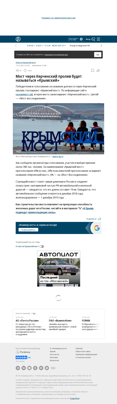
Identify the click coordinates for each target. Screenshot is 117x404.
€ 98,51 (39, 45)
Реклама (54, 357)
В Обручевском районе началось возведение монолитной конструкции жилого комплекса (96, 327)
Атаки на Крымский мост (26, 62)
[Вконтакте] (24, 368)
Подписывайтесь (28, 229)
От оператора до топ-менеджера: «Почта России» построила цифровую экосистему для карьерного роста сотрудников (31, 329)
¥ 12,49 (48, 45)
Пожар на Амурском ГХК (80, 45)
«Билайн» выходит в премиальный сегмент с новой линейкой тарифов (62, 327)
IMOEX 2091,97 (58, 45)
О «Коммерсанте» (58, 348)
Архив (52, 351)
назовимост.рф (24, 94)
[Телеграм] (18, 368)
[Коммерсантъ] (18, 39)
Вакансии (54, 360)
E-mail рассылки (83, 357)
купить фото (58, 156)
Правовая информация (86, 354)
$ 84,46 (30, 45)
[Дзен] (29, 368)
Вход (88, 39)
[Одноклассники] (35, 368)
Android (79, 348)
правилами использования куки (56, 54)
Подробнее (74, 398)
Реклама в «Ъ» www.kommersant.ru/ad (58, 18)
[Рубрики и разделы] (98, 39)
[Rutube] (41, 368)
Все (34, 313)
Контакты (54, 354)
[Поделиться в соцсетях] (98, 70)
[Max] (47, 368)
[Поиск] (93, 39)
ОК (97, 54)
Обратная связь (83, 351)
